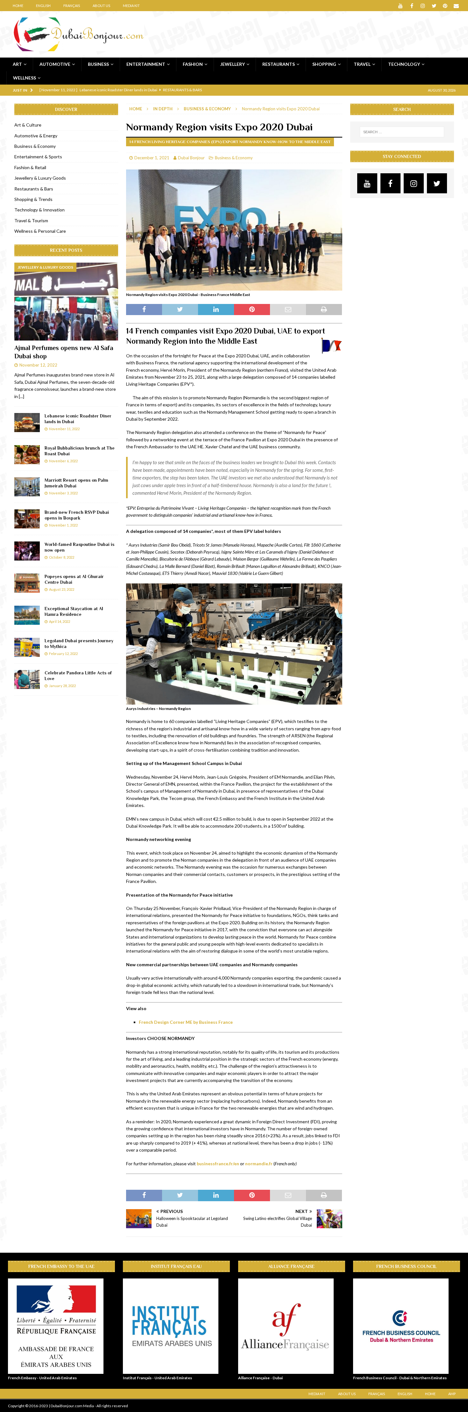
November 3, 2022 (63, 493)
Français (71, 5)
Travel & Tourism (31, 220)
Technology (404, 64)
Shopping (324, 64)
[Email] (456, 5)
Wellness (24, 77)
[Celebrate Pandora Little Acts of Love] (27, 679)
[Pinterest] (445, 5)
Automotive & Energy (35, 135)
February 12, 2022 (63, 653)
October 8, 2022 (61, 557)
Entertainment (145, 64)
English (43, 5)
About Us (101, 5)
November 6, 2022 (63, 461)
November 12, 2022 (38, 365)
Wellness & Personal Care (40, 231)
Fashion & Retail (30, 167)
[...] (21, 396)
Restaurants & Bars (33, 188)
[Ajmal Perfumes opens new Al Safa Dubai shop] (66, 302)
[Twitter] (434, 5)
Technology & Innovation (39, 209)
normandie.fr (259, 1163)
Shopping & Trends (33, 199)
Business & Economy (234, 157)
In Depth (163, 108)
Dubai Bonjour (191, 157)
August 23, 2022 (61, 589)
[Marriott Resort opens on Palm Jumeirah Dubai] (27, 486)
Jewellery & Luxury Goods (40, 178)
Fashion (193, 64)
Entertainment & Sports (38, 156)
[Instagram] (423, 5)
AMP (452, 1394)
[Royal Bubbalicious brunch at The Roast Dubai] (27, 454)
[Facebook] (411, 5)
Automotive (54, 64)
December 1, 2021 (151, 157)
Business (98, 64)
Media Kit (131, 5)
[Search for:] (402, 132)
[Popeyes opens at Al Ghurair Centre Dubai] (27, 583)
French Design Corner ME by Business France (186, 1022)
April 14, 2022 (59, 621)
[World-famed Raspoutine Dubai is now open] (27, 551)
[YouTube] (400, 5)
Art (17, 64)
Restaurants (278, 64)
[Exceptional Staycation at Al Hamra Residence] (27, 615)
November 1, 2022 (63, 525)
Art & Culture (27, 124)
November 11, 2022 (64, 429)
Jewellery (232, 64)
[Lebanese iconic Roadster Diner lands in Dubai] (27, 422)
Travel (362, 64)
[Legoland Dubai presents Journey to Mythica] (27, 647)
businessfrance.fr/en (218, 1163)
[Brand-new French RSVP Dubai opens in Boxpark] (27, 518)
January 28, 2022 (62, 686)
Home (18, 5)
